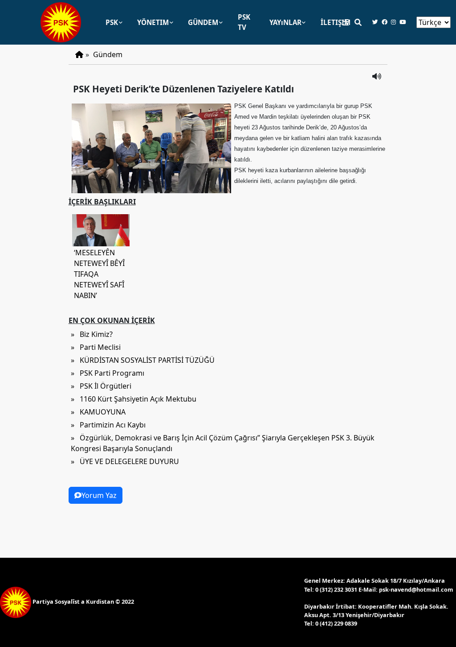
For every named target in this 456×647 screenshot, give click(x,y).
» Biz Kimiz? (92, 334)
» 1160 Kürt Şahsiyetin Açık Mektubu (133, 399)
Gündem (107, 54)
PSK (112, 22)
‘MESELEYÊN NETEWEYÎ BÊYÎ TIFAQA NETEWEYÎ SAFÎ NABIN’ (99, 274)
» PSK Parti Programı (107, 373)
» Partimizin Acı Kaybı (108, 425)
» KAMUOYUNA (98, 412)
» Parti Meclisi (96, 347)
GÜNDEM (203, 22)
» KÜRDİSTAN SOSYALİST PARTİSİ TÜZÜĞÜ (143, 360)
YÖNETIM (153, 22)
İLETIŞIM (335, 22)
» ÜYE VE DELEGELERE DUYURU (125, 461)
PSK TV (244, 22)
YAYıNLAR (285, 22)
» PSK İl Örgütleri (101, 386)
